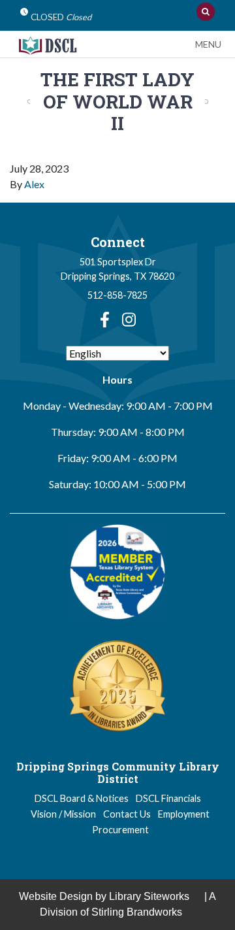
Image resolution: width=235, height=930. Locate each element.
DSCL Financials (168, 798)
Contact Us (127, 814)
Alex (34, 184)
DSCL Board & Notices (82, 798)
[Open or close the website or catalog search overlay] (205, 12)
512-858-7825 (117, 295)
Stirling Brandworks (136, 912)
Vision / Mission (63, 814)
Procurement (120, 829)
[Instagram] (129, 319)
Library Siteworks (149, 896)
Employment (184, 814)
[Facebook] (105, 319)
